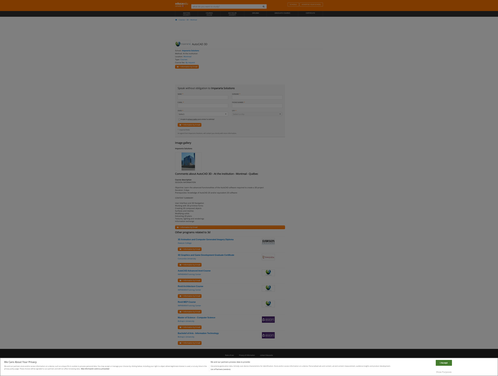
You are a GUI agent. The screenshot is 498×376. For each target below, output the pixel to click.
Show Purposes (444, 371)
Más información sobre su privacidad (95, 368)
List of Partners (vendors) (220, 369)
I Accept (444, 362)
